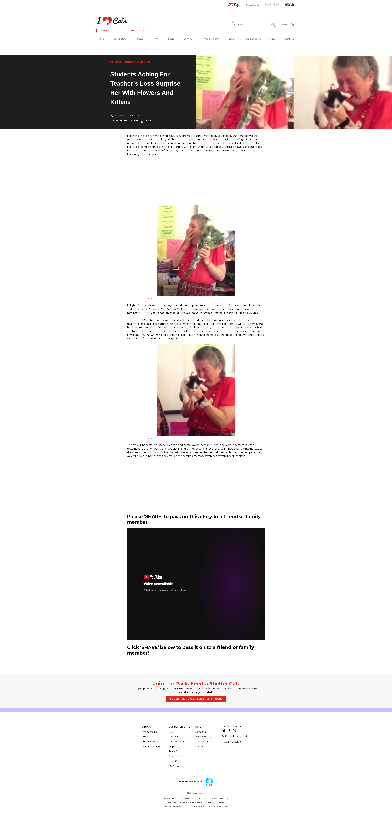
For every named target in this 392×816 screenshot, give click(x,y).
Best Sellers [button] (119, 38)
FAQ (171, 731)
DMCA (199, 746)
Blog (101, 38)
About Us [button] (289, 38)
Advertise (200, 731)
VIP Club (104, 30)
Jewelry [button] (188, 38)
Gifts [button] (272, 38)
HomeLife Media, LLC (196, 798)
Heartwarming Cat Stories (137, 62)
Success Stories (139, 30)
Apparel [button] (171, 38)
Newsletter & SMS (232, 741)
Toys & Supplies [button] (252, 38)
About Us (147, 736)
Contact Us (175, 736)
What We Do (150, 731)
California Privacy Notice (236, 736)
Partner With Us (178, 741)
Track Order (176, 751)
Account (284, 24)
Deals (120, 30)
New (155, 38)
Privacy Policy (203, 736)
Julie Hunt (120, 115)
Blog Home (115, 62)
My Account (176, 766)
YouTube (150, 298)
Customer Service (179, 756)
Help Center (176, 761)
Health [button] (231, 38)
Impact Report (151, 741)
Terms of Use (203, 741)
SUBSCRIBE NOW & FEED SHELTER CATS (196, 698)
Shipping (174, 746)
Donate (139, 38)
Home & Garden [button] (210, 38)
